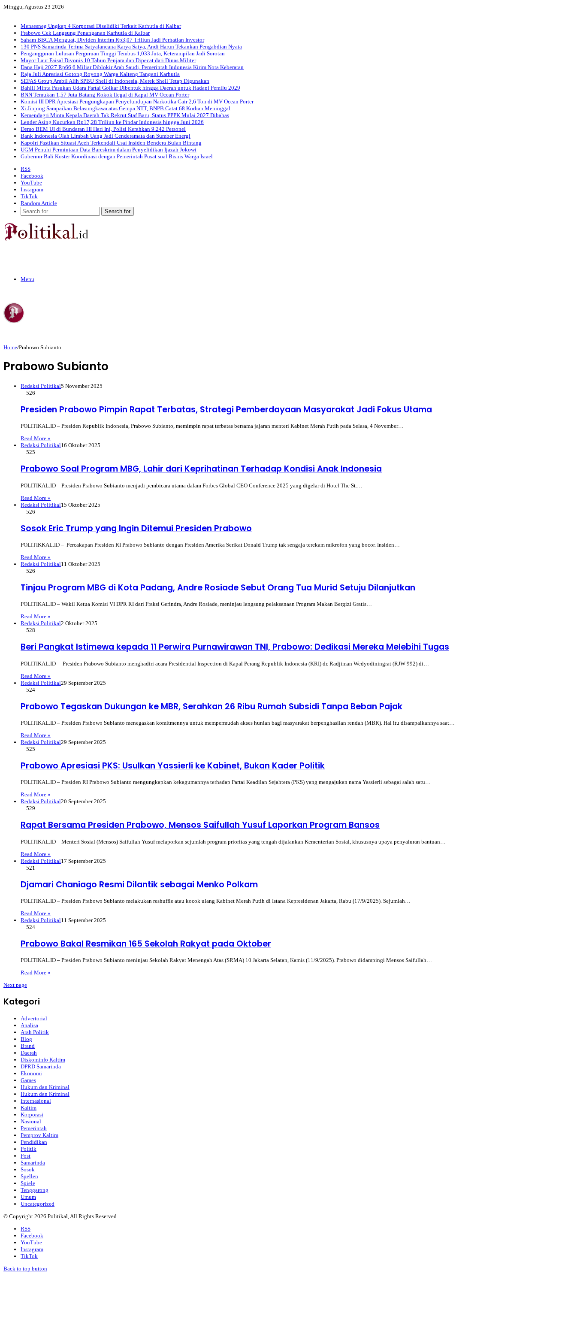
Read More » (36, 438)
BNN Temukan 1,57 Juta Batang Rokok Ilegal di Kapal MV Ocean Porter (105, 94)
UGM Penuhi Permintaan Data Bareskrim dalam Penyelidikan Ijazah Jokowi (108, 149)
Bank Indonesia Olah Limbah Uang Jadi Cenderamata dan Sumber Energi (105, 136)
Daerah (29, 1053)
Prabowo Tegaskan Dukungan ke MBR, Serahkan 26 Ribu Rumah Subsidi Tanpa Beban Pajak (211, 706)
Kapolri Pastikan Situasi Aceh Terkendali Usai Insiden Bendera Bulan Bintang (111, 142)
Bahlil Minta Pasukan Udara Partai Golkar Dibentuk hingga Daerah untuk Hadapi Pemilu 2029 (130, 88)
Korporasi (32, 1114)
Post (25, 1155)
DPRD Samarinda (41, 1066)
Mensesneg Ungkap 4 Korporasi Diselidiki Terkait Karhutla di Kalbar (101, 26)
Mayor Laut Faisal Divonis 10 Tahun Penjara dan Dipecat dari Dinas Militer (108, 60)
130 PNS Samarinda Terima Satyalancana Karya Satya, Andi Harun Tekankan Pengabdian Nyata (131, 46)
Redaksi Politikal (41, 386)
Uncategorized (37, 1204)
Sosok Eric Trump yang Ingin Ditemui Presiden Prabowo (136, 528)
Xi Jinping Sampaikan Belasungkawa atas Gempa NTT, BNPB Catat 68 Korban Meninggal (125, 108)
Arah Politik (35, 1032)
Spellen (29, 1176)
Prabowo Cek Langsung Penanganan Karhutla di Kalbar (85, 33)
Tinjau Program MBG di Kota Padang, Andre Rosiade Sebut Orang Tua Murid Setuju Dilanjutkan (218, 587)
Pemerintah (34, 1128)
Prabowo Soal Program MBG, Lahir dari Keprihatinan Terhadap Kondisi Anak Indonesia (201, 469)
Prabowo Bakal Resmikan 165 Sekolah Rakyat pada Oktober (146, 944)
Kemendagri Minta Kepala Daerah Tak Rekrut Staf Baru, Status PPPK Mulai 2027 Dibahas (125, 115)
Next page (15, 985)
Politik (28, 1149)
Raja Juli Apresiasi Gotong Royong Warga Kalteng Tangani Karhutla (100, 74)
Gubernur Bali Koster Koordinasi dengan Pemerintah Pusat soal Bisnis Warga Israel (117, 156)
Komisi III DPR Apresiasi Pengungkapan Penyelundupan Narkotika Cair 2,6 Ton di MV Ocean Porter (137, 101)
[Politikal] (45, 239)
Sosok (28, 1169)
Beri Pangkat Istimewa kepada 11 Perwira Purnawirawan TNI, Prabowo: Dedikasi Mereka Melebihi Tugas (235, 647)
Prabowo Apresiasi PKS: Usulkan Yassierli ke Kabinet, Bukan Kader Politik (173, 765)
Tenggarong (34, 1190)
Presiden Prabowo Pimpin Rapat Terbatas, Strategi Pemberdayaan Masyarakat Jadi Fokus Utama (226, 409)
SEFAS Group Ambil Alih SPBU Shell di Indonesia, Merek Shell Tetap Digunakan (115, 81)
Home (10, 347)
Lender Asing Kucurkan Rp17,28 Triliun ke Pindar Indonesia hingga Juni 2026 (112, 122)
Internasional (36, 1101)
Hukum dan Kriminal (45, 1087)
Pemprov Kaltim (39, 1135)
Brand (28, 1046)
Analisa (29, 1025)
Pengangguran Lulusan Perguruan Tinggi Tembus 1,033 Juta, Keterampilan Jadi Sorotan (123, 53)
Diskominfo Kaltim (43, 1059)
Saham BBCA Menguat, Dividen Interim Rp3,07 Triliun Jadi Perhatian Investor (112, 39)
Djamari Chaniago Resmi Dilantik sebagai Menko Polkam (139, 884)
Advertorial (34, 1018)
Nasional (31, 1121)
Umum (28, 1197)
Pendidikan (34, 1142)
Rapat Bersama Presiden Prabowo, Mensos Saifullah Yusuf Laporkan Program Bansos (200, 825)
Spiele (28, 1183)
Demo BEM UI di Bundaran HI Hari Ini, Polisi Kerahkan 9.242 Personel (103, 129)
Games (28, 1080)
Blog (26, 1039)
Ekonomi (31, 1073)
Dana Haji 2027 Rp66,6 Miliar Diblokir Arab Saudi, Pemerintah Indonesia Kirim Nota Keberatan (132, 67)
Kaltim (28, 1107)
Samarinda (33, 1162)
